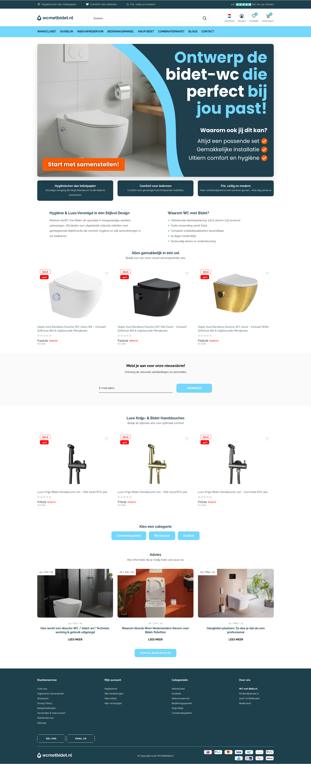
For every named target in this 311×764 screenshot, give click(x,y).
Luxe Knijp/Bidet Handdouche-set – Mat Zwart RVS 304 (72, 492)
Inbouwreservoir (90, 31)
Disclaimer (43, 698)
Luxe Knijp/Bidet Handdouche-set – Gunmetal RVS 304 (232, 492)
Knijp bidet (146, 31)
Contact (207, 31)
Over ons (42, 688)
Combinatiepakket (171, 31)
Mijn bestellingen (114, 693)
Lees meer (75, 639)
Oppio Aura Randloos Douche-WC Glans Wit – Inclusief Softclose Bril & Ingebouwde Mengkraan (71, 328)
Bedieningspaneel (120, 31)
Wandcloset (46, 31)
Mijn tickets (111, 698)
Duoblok (66, 31)
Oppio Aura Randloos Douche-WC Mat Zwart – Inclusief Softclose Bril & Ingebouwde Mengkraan (152, 328)
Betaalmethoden (46, 708)
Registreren (111, 688)
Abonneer (194, 388)
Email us (80, 738)
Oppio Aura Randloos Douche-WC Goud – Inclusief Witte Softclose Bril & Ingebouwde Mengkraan (233, 328)
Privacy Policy (44, 703)
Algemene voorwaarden (50, 693)
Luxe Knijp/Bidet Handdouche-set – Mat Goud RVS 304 (152, 492)
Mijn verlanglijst (113, 703)
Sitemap (41, 723)
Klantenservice (45, 718)
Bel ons (51, 738)
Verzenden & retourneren (51, 713)
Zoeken (205, 18)
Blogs (192, 31)
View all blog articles (155, 653)
